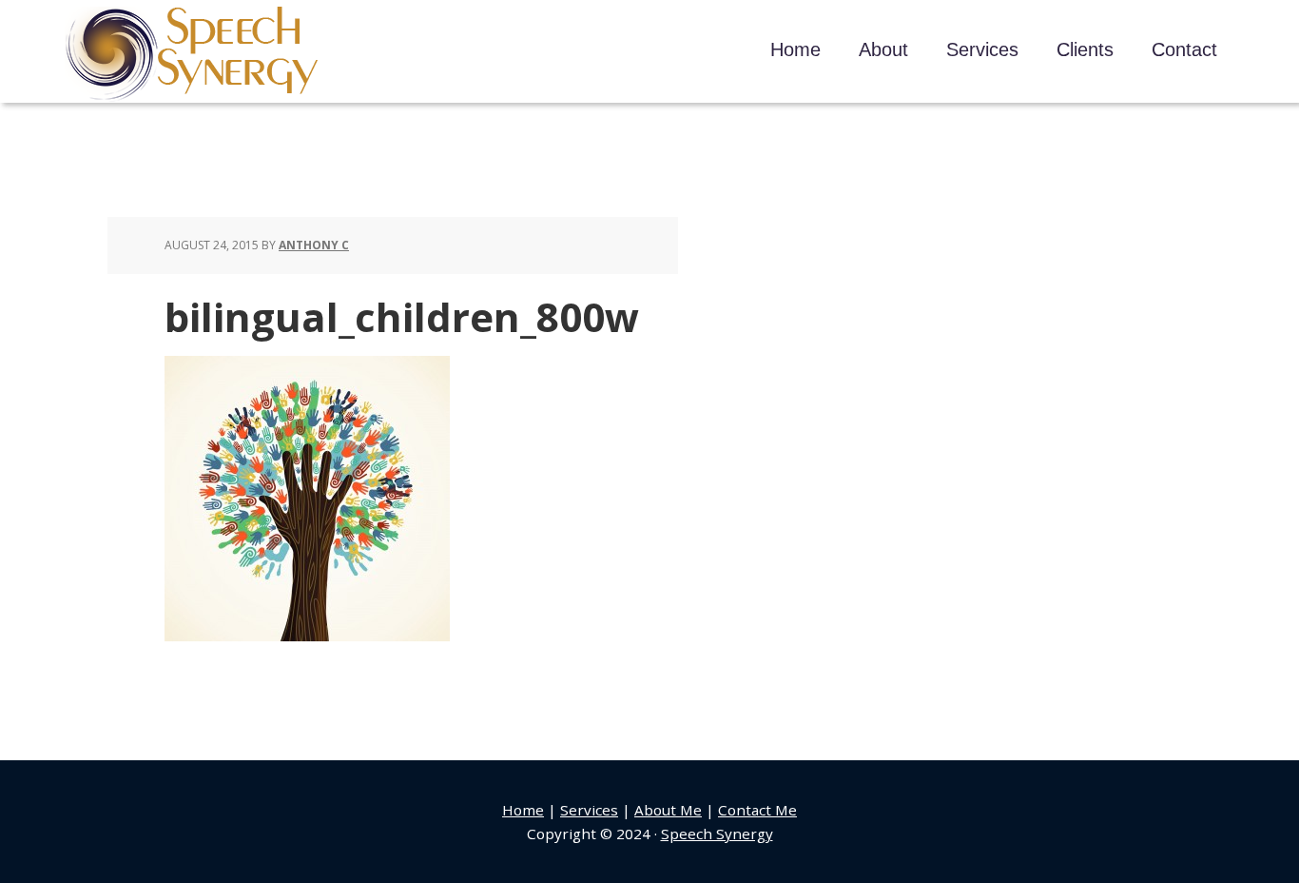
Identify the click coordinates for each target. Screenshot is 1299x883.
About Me (668, 809)
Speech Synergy (192, 54)
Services (589, 809)
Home (523, 809)
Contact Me (757, 809)
